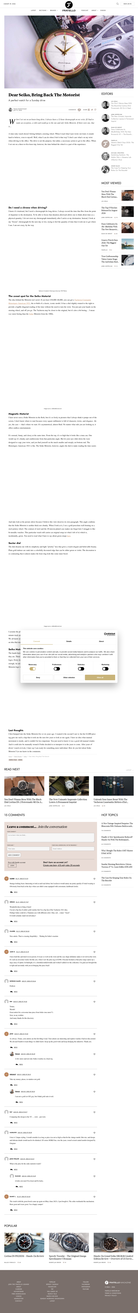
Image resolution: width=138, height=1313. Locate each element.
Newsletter (18, 1299)
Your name (10, 845)
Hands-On (52, 1287)
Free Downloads (19, 1294)
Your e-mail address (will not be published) (64, 845)
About (94, 10)
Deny (38, 677)
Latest (33, 10)
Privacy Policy (111, 1296)
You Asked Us (52, 1291)
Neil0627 (13, 1074)
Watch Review (52, 1296)
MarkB (12, 879)
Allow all (100, 677)
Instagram (86, 1287)
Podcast (84, 10)
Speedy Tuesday (52, 1284)
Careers (19, 1289)
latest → (130, 770)
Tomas (17, 1054)
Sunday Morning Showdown (52, 1299)
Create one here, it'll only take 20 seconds (61, 865)
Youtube (86, 1289)
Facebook (86, 1284)
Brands (53, 10)
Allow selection (69, 677)
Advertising (19, 1291)
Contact (18, 1301)
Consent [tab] (36, 641)
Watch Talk (13, 760)
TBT (52, 1289)
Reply (15, 892)
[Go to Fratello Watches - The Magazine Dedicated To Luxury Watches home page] (69, 2)
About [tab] (101, 641)
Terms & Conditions (113, 1293)
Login (12, 866)
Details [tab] (69, 641)
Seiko (31, 313)
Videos (103, 10)
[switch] (57, 669)
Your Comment (11, 831)
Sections (42, 10)
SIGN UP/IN (127, 4)
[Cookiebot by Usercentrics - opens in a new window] (105, 634)
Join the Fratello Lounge (18, 1284)
